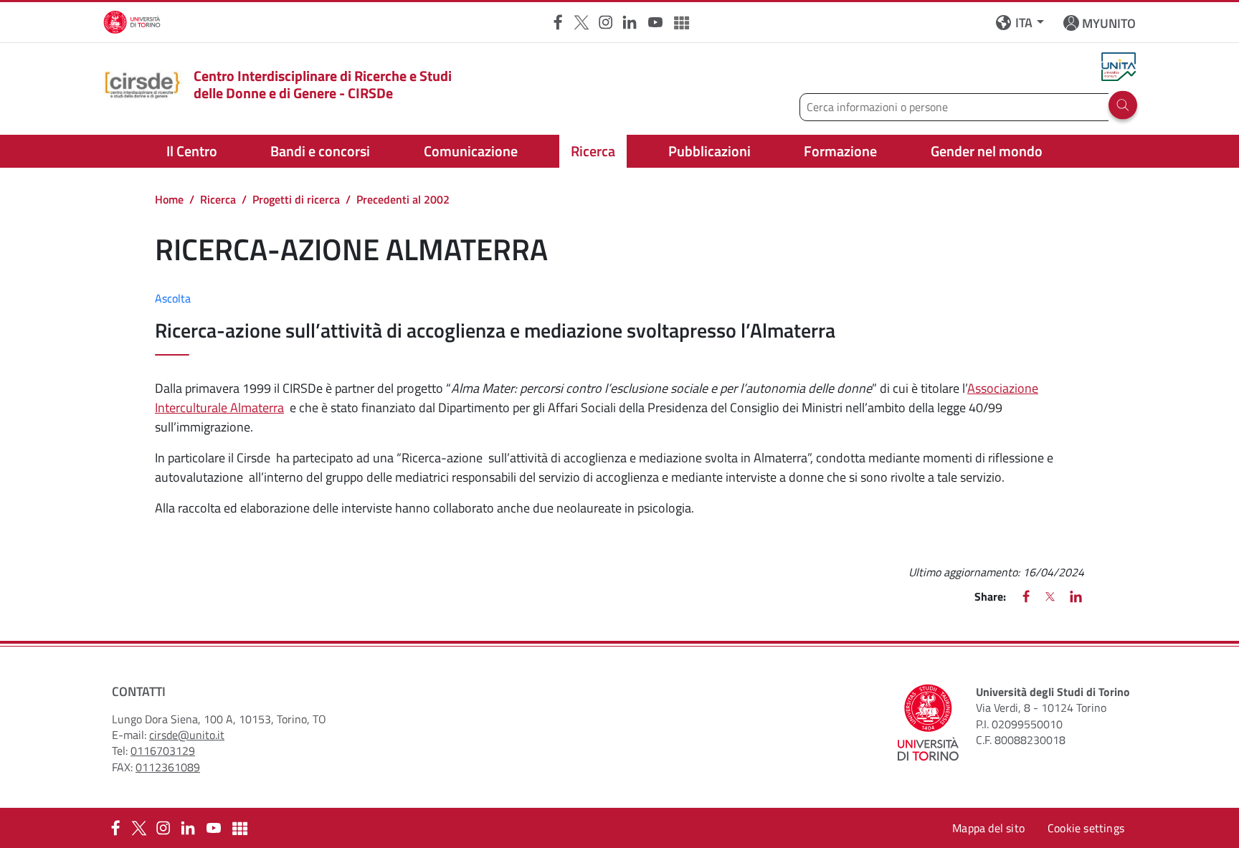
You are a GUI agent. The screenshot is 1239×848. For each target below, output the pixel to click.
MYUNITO (1109, 23)
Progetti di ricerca (296, 199)
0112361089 (168, 767)
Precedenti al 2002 (403, 199)
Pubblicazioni (709, 151)
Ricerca (593, 151)
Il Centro (191, 151)
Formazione (840, 151)
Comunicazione (471, 151)
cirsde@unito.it (186, 734)
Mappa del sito (988, 828)
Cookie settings (1086, 828)
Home (169, 199)
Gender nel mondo (987, 151)
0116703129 (162, 750)
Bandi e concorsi (320, 151)
